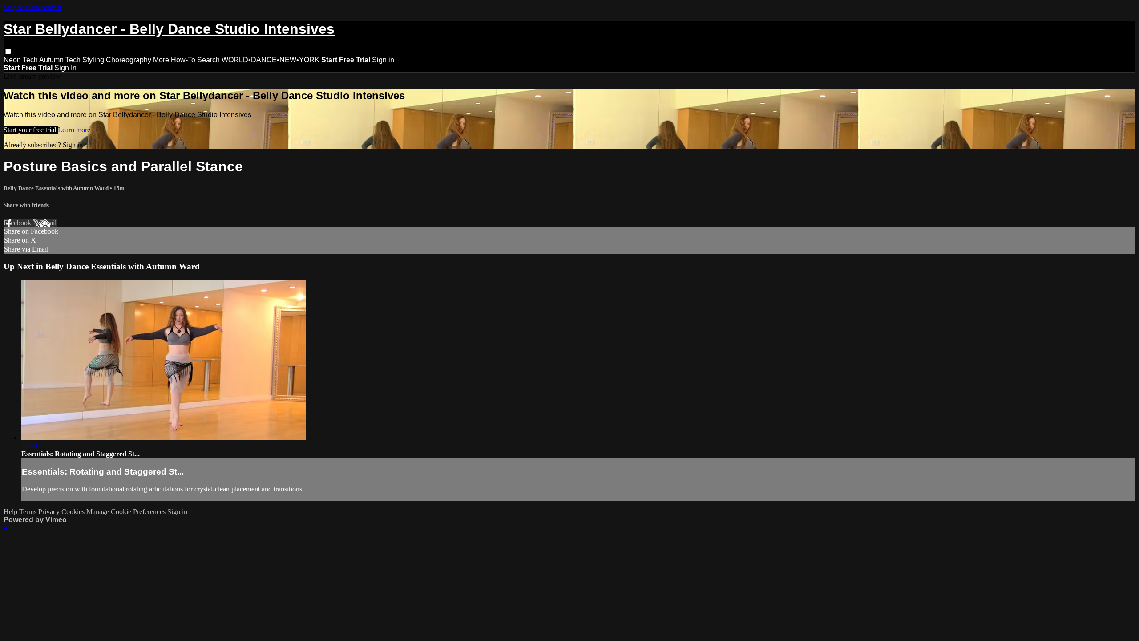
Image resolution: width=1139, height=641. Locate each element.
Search (209, 60)
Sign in (383, 60)
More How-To (175, 60)
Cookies (73, 511)
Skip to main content (32, 7)
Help (11, 511)
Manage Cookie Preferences (126, 511)
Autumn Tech (60, 60)
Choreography (129, 60)
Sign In (65, 68)
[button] (8, 51)
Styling (94, 60)
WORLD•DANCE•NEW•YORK (270, 60)
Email (48, 223)
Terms (28, 511)
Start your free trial (31, 130)
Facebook (18, 223)
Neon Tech (21, 60)
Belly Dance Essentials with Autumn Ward (57, 188)
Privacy (49, 511)
